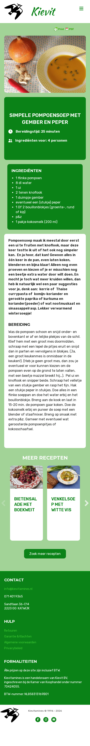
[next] (86, 503)
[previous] (3, 503)
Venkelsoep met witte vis (63, 504)
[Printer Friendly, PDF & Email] (63, 29)
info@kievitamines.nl (18, 589)
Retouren (10, 630)
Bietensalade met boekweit (25, 504)
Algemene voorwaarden (20, 642)
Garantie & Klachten (18, 636)
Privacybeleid (13, 648)
